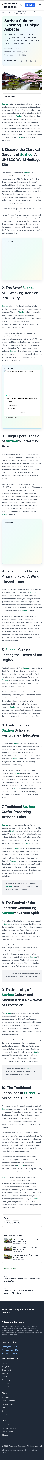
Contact (5, 1414)
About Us (6, 1397)
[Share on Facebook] (26, 61)
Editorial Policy (8, 1404)
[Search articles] (21, 5)
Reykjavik (5, 1387)
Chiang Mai (6, 1370)
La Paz (4, 1377)
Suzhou (5, 104)
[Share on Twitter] (21, 61)
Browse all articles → (10, 1268)
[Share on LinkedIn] (31, 61)
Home (4, 12)
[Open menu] (39, 5)
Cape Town (6, 1380)
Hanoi (4, 1363)
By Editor (22, 55)
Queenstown (7, 1383)
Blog (10, 12)
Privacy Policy (7, 1425)
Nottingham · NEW (9, 1347)
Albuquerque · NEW (10, 1350)
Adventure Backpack (10, 5)
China (8, 1222)
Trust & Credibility (9, 1401)
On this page (10, 96)
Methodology (7, 1407)
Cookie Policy (7, 1432)
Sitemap (5, 1435)
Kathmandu (6, 1373)
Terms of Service (9, 1428)
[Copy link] (36, 60)
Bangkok (5, 1367)
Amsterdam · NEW (9, 1353)
